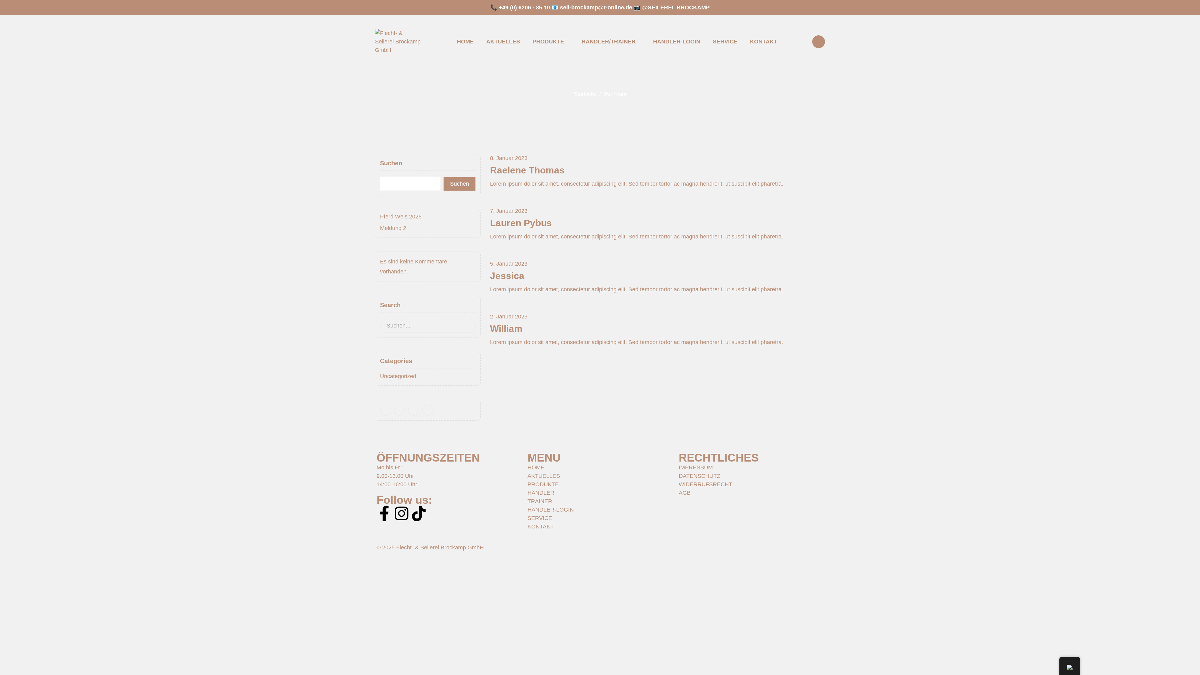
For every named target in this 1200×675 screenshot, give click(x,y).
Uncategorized (398, 376)
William (506, 328)
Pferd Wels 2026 (401, 216)
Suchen (391, 163)
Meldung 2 (393, 228)
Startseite (585, 94)
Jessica (507, 276)
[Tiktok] (419, 513)
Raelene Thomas (527, 170)
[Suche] (466, 325)
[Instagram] (401, 513)
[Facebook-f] (384, 513)
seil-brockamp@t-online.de (596, 7)
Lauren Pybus (521, 223)
